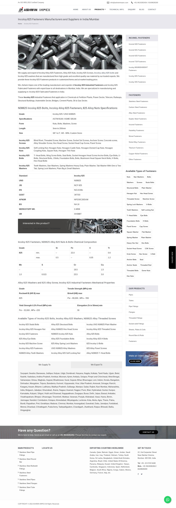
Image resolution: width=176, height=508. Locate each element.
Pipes (131, 295)
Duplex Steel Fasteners (138, 119)
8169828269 (153, 2)
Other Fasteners (135, 159)
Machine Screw (148, 199)
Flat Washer (146, 232)
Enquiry (131, 9)
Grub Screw (131, 254)
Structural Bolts (132, 188)
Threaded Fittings (135, 318)
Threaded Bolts (132, 270)
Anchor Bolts (131, 259)
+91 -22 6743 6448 (148, 463)
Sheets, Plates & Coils (137, 330)
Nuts (128, 177)
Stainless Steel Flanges (28, 483)
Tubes (131, 300)
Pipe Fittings (133, 306)
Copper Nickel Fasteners (138, 154)
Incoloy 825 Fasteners (137, 76)
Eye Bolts (144, 215)
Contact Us (111, 227)
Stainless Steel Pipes (27, 479)
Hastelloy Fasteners (136, 130)
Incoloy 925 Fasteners (137, 82)
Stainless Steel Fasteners (138, 101)
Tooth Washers (132, 210)
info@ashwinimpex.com (119, 2)
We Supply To (44, 365)
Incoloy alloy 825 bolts (104, 73)
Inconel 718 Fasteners (137, 62)
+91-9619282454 (140, 2)
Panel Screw (131, 226)
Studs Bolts (150, 182)
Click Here (135, 361)
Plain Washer (147, 188)
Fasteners (132, 341)
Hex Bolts (145, 243)
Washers (130, 182)
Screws (139, 182)
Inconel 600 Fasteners (137, 44)
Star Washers (139, 177)
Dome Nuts (146, 270)
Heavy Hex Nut (132, 243)
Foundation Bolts (133, 221)
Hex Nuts (130, 276)
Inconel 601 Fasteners (137, 50)
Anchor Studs (132, 265)
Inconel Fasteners (135, 125)
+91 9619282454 (67, 435)
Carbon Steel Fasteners (138, 107)
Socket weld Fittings (136, 324)
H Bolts (145, 221)
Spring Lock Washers (135, 204)
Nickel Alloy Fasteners (137, 142)
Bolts (149, 177)
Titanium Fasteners (136, 148)
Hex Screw (143, 254)
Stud (141, 259)
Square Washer (133, 232)
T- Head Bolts (132, 215)
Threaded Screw (133, 199)
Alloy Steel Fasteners (137, 113)
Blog (141, 9)
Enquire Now (172, 257)
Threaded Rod (145, 265)
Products (99, 9)
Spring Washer (132, 237)
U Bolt (153, 254)
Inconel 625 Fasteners (137, 56)
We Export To (96, 365)
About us (86, 9)
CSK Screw (149, 248)
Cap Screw (144, 226)
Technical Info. (116, 9)
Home (75, 9)
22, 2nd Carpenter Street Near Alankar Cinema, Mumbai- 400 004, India (147, 455)
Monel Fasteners (135, 136)
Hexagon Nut (132, 193)
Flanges (132, 312)
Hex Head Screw (146, 193)
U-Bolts (149, 204)
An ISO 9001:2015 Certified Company (31, 2)
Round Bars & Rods (136, 335)
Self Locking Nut (147, 210)
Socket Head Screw (134, 248)
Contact (152, 9)
